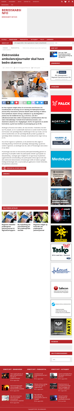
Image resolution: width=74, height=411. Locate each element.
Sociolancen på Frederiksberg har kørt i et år (40, 375)
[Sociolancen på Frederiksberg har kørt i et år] (29, 375)
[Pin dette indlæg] (16, 102)
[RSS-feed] (61, 1)
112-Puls (3, 39)
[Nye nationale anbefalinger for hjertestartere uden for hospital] (29, 396)
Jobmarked (50, 39)
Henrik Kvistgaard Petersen (22, 68)
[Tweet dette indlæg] (8, 102)
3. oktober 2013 (8, 68)
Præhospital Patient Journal (15, 168)
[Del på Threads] (46, 102)
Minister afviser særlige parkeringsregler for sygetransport (40, 385)
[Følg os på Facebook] (68, 1)
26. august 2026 (15, 380)
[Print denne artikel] (25, 102)
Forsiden (3, 1)
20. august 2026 (39, 401)
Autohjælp (34, 39)
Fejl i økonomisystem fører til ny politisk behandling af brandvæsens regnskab (17, 398)
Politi (42, 39)
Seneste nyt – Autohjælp (60, 369)
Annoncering (5, 4)
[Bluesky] (65, 1)
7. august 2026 (63, 390)
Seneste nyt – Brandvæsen (12, 369)
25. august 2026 (15, 390)
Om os (19, 1)
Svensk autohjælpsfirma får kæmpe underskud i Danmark (65, 375)
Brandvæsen (13, 39)
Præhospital (24, 39)
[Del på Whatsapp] (29, 102)
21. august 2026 (39, 389)
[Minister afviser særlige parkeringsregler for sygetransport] (29, 386)
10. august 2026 (63, 378)
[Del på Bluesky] (42, 102)
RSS (12, 4)
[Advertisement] (51, 22)
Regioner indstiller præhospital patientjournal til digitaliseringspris (8, 227)
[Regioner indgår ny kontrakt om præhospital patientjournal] (40, 217)
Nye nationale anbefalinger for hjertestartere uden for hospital (40, 397)
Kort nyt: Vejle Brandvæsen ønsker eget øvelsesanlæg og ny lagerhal (65, 55)
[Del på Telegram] (37, 102)
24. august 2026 (15, 402)
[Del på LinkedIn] (12, 102)
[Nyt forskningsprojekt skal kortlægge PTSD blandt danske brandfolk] (5, 387)
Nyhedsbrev (12, 1)
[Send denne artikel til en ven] (21, 102)
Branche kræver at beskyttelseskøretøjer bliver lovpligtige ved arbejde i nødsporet (64, 386)
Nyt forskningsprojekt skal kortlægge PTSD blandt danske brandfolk (17, 387)
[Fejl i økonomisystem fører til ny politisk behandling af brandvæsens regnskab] (5, 398)
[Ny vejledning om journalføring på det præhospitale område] (25, 217)
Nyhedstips (36, 1)
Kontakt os (27, 1)
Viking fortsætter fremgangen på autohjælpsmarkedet (64, 397)
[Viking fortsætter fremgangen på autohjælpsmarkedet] (53, 398)
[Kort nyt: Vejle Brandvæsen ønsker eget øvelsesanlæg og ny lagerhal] (53, 54)
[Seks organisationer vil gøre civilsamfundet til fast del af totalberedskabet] (5, 375)
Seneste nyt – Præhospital (36, 369)
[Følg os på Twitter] (72, 1)
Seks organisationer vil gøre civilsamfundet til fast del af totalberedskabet (16, 376)
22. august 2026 (39, 378)
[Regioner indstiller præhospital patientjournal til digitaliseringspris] (9, 217)
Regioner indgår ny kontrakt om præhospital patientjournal (40, 227)
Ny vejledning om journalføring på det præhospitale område (24, 227)
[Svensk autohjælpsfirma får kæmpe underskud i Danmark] (53, 375)
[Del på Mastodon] (33, 102)
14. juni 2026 (63, 401)
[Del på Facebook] (4, 102)
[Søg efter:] (63, 43)
